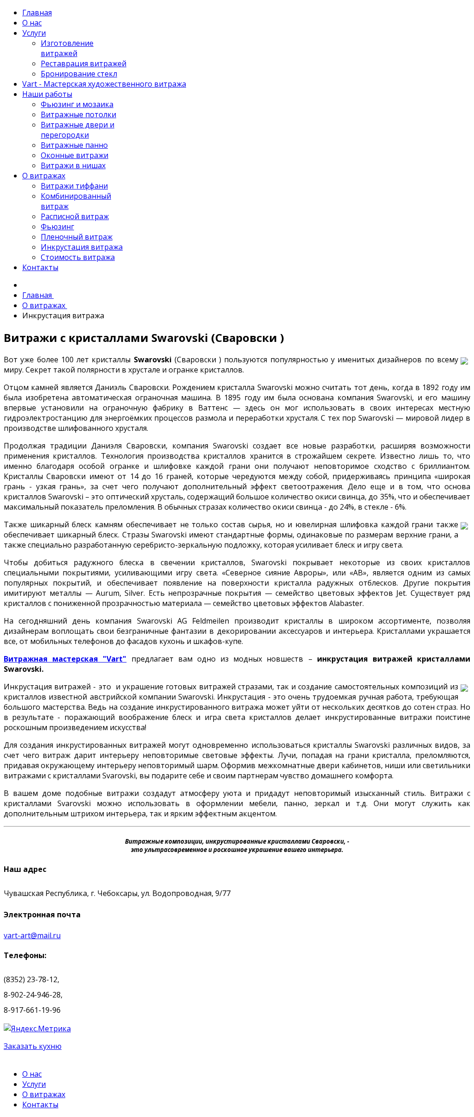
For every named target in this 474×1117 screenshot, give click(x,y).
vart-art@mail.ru (32, 935)
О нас (32, 1074)
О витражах (43, 1094)
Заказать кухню (33, 1046)
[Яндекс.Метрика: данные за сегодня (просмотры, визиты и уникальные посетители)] (37, 1028)
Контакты (40, 1104)
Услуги (34, 1084)
